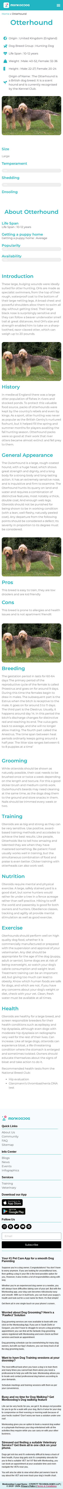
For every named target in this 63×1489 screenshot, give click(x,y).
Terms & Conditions (47, 1486)
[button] (58, 5)
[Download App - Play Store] (13, 1211)
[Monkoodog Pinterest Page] (28, 1226)
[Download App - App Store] (12, 1202)
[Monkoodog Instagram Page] (4, 1226)
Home (5, 13)
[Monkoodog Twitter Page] (16, 1226)
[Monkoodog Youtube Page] (22, 1226)
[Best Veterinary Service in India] (17, 5)
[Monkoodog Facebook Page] (10, 1226)
